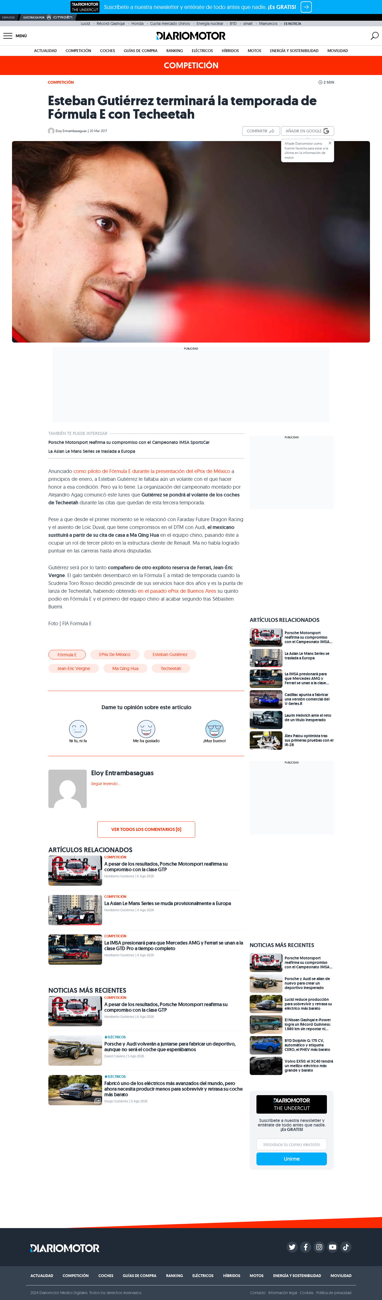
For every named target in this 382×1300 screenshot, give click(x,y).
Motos (254, 50)
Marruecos (268, 23)
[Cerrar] (330, 143)
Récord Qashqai (111, 23)
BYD (233, 23)
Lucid (85, 23)
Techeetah (171, 668)
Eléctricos (202, 50)
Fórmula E (67, 654)
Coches (107, 50)
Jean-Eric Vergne (73, 668)
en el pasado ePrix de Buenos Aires (177, 591)
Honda (137, 23)
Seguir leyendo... (105, 783)
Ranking (174, 50)
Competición (78, 50)
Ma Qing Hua (125, 668)
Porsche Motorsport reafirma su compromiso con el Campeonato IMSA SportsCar (128, 442)
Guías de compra (140, 50)
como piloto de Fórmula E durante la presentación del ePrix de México (152, 471)
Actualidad (45, 50)
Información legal (282, 1292)
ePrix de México (114, 654)
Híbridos (230, 50)
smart (248, 23)
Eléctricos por (33, 17)
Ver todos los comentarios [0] (146, 829)
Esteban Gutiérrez (170, 654)
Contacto (257, 1292)
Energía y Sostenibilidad (294, 50)
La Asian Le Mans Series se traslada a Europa (91, 451)
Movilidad (337, 50)
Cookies (306, 1292)
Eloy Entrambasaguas (71, 131)
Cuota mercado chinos (170, 23)
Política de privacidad (334, 1292)
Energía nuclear (210, 23)
